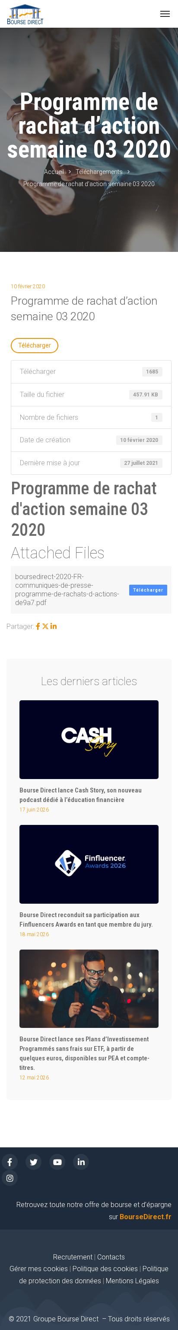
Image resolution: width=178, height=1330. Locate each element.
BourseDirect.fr (146, 1217)
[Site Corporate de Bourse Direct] (25, 14)
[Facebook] (38, 626)
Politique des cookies (106, 1269)
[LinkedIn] (54, 626)
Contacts (111, 1257)
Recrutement (72, 1257)
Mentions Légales (132, 1281)
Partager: (20, 626)
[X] (45, 626)
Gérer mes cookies (39, 1269)
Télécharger (34, 345)
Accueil (54, 171)
